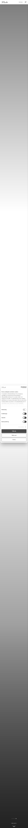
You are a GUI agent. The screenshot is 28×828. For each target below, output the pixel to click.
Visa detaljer (21, 426)
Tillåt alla (14, 431)
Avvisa (14, 439)
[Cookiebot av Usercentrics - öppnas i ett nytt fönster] (21, 387)
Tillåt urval (14, 435)
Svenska (21, 2)
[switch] (25, 414)
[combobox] (21, 2)
